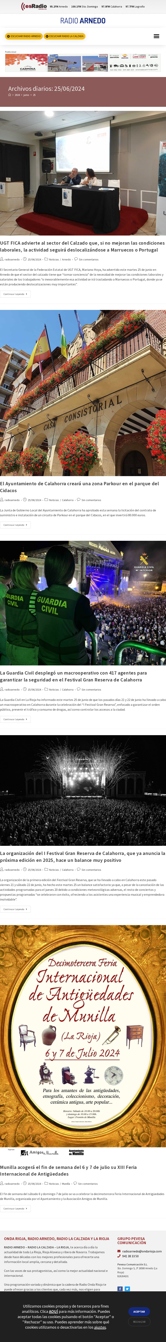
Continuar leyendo (17, 293)
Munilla (66, 1184)
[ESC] (83, 62)
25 (34, 95)
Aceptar (139, 1311)
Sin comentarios (89, 259)
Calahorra (67, 500)
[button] (156, 36)
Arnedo (66, 259)
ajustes (100, 1327)
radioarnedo (12, 259)
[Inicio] (9, 95)
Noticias (54, 259)
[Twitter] (127, 1289)
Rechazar (139, 1322)
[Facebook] (120, 1289)
